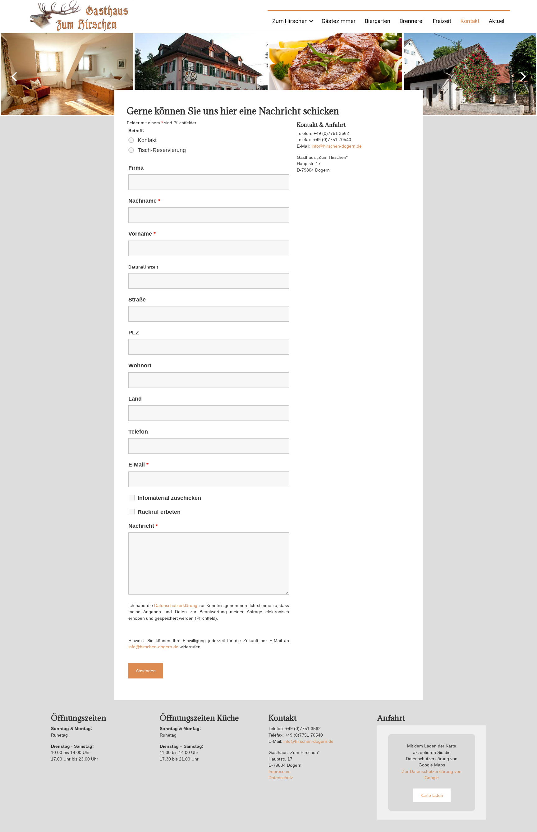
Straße (137, 299)
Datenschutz (280, 777)
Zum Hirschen (290, 21)
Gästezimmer (339, 21)
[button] (14, 77)
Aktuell (497, 21)
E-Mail (138, 465)
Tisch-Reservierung (162, 150)
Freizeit (442, 21)
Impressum (279, 771)
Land (135, 399)
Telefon (138, 432)
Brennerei (412, 21)
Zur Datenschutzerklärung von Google (431, 774)
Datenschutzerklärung (175, 605)
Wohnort (139, 365)
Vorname (142, 234)
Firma (136, 168)
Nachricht (143, 526)
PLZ (133, 332)
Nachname (144, 201)
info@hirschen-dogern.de (153, 646)
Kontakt (470, 21)
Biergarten (377, 21)
